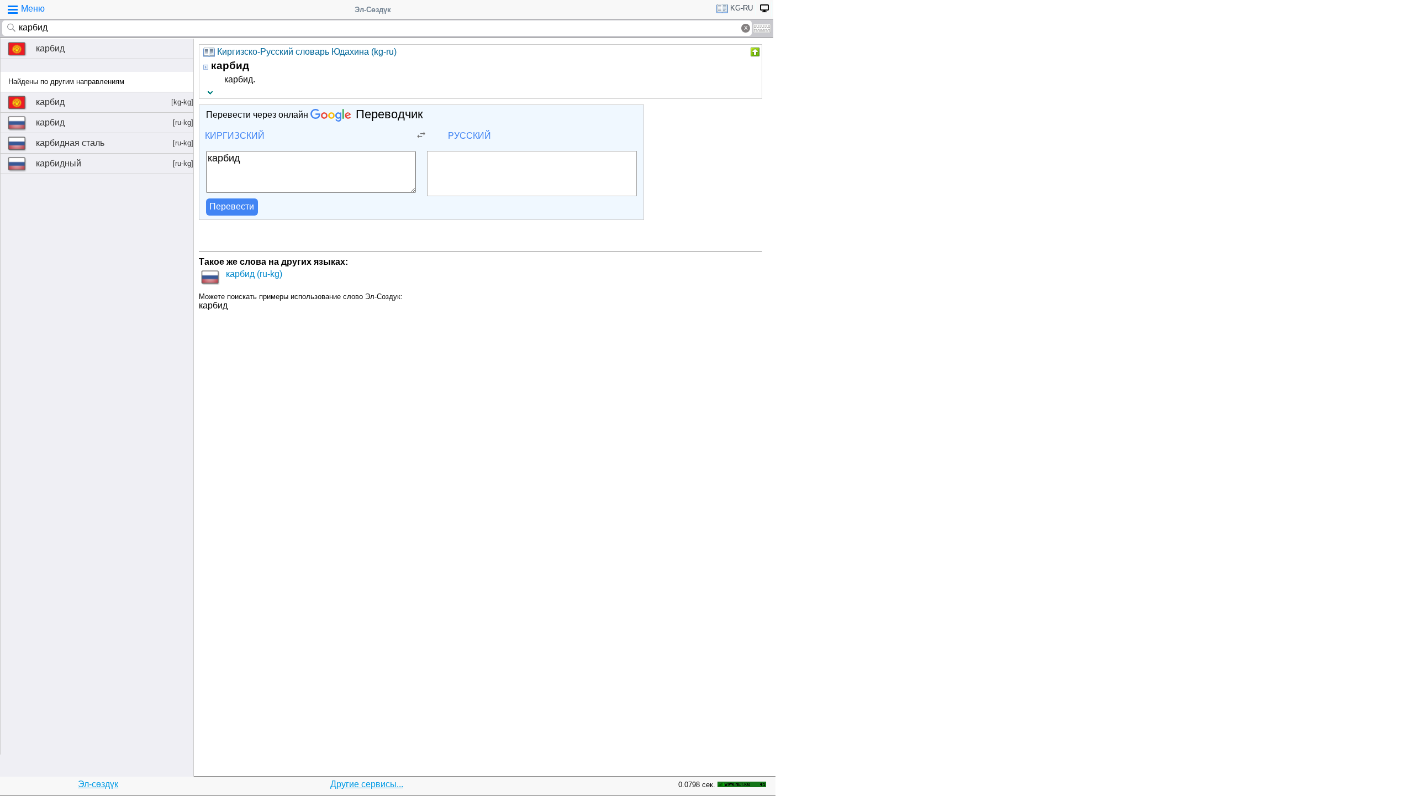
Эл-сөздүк (98, 784)
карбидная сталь (114, 143)
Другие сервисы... (366, 784)
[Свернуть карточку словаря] (753, 51)
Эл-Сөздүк (373, 10)
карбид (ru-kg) (254, 274)
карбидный (114, 163)
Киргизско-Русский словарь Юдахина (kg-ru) (307, 51)
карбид (50, 48)
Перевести (231, 206)
